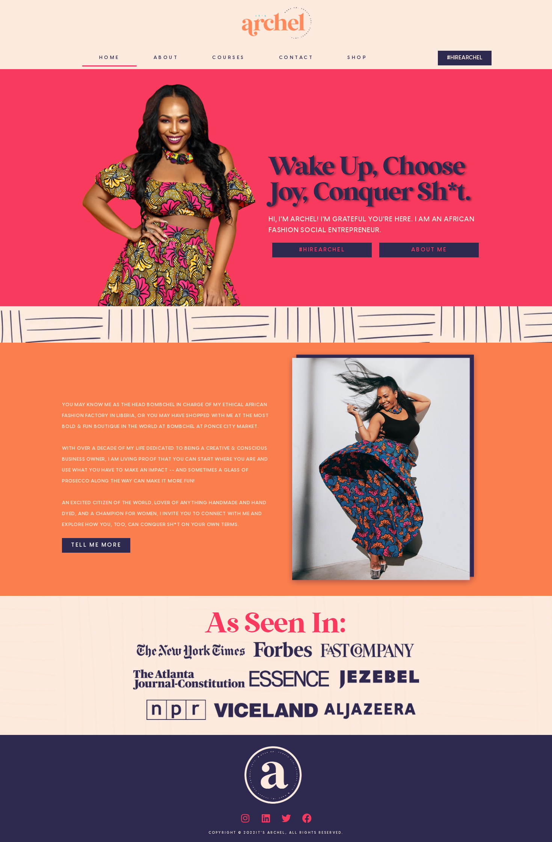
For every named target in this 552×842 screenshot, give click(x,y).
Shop (357, 57)
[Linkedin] (265, 818)
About (166, 57)
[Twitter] (286, 818)
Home (109, 57)
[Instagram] (245, 818)
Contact (296, 57)
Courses (228, 57)
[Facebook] (307, 818)
